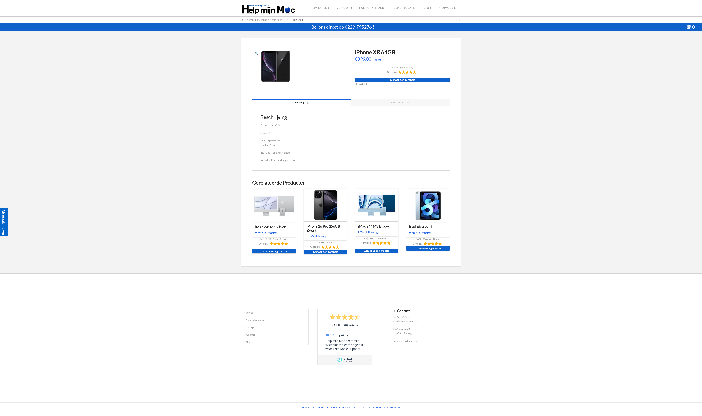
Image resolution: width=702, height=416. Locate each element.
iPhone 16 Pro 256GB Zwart (323, 228)
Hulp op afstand (341, 407)
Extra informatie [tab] (400, 102)
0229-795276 (358, 26)
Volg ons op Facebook (405, 340)
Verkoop (277, 20)
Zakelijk (250, 327)
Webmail (250, 334)
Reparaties (309, 407)
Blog (248, 342)
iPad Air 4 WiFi (420, 227)
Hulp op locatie (364, 407)
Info (379, 407)
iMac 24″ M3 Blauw (373, 226)
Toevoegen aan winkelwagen (276, 218)
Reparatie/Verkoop (258, 20)
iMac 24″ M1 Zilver (270, 227)
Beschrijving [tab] (302, 102)
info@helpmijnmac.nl (405, 321)
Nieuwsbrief (392, 407)
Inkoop (250, 312)
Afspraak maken (255, 319)
